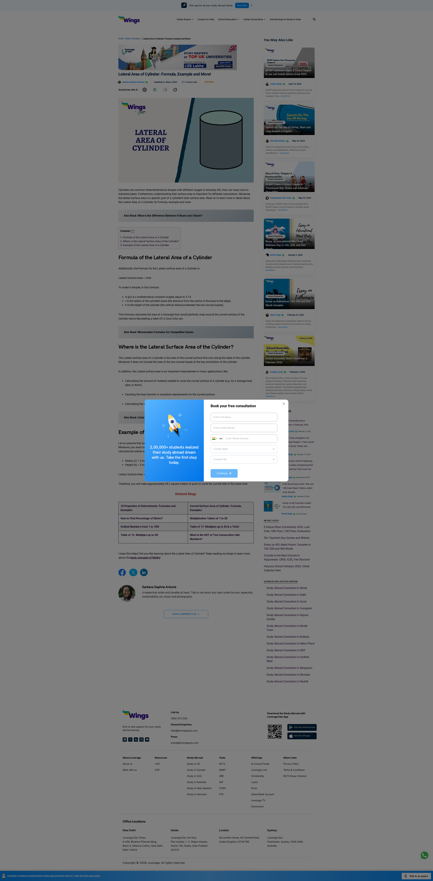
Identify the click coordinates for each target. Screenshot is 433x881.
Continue (223, 473)
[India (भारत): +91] (214, 438)
